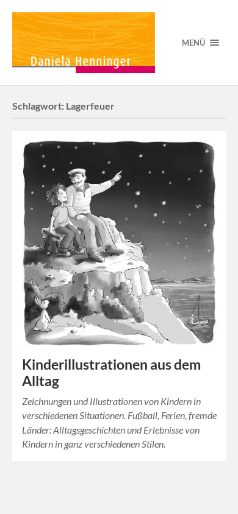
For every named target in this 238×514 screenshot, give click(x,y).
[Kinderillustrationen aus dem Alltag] (119, 244)
